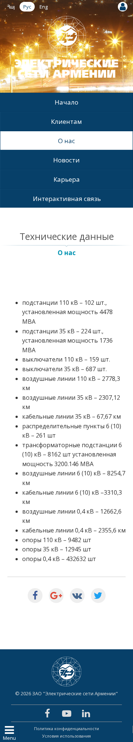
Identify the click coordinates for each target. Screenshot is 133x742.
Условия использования (66, 736)
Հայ (11, 6)
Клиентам (66, 121)
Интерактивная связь (67, 198)
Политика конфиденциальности (66, 728)
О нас (66, 140)
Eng (44, 6)
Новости (66, 160)
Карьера (67, 179)
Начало (66, 102)
